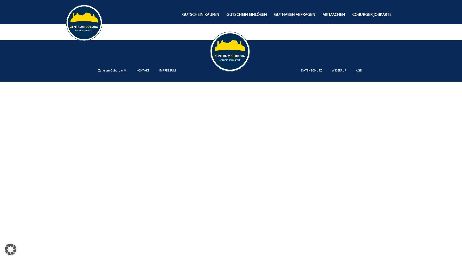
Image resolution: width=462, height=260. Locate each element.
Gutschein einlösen (246, 14)
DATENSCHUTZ (311, 70)
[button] (10, 249)
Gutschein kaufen (200, 14)
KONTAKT (142, 70)
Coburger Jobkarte (371, 14)
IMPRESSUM (167, 70)
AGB (359, 70)
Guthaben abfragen (294, 14)
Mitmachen (333, 14)
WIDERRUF (339, 70)
